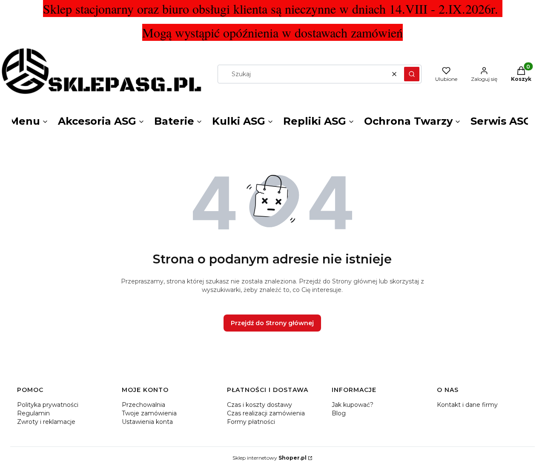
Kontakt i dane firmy (467, 405)
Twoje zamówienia (149, 413)
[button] (411, 74)
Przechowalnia (143, 405)
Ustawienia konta (147, 422)
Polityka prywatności (47, 405)
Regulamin (33, 413)
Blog (339, 413)
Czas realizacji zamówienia (266, 413)
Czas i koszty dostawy (259, 405)
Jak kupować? (352, 405)
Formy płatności (251, 422)
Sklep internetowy (269, 458)
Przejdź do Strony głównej (272, 323)
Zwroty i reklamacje (46, 422)
